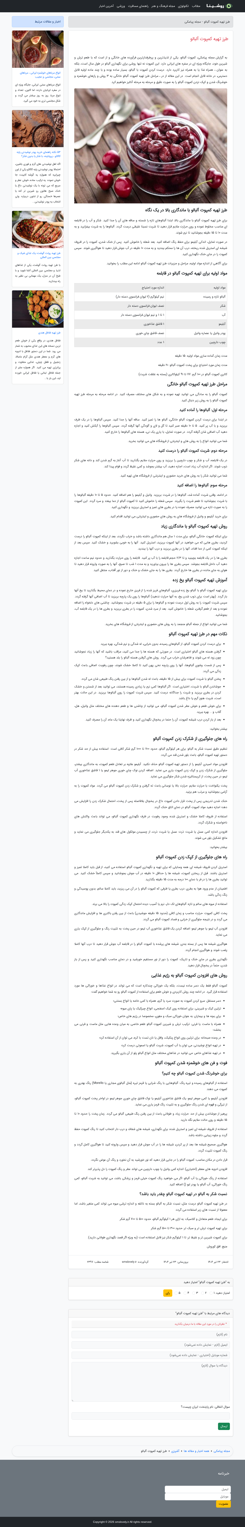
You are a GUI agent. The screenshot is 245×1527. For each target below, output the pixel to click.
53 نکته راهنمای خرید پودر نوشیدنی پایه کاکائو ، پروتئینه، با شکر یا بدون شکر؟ (38, 154)
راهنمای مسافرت (138, 6)
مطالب (196, 6)
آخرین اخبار (106, 6)
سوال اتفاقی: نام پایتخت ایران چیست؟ (205, 1407)
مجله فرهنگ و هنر (163, 6)
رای (168, 1293)
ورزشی (121, 6)
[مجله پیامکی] (219, 6)
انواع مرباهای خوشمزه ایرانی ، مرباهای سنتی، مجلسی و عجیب (40, 75)
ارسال (223, 1426)
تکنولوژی (183, 6)
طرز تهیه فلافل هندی (49, 333)
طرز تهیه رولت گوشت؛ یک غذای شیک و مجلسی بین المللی (38, 255)
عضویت (223, 1503)
